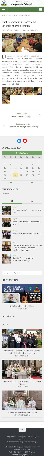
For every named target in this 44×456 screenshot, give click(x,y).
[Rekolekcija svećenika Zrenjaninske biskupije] (6, 222)
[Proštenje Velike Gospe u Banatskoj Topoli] (6, 210)
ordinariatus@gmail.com (22, 454)
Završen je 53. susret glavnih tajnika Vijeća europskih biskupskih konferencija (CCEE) (27, 247)
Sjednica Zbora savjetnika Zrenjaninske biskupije (23, 259)
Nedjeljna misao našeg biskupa (22, 306)
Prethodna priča (23, 125)
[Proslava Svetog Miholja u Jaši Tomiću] (22, 400)
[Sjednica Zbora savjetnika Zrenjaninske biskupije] (6, 258)
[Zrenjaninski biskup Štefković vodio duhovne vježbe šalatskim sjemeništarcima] (22, 338)
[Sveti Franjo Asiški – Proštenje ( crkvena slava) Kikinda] (22, 369)
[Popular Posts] (32, 201)
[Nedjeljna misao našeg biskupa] (22, 293)
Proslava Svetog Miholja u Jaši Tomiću (22, 412)
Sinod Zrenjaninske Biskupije (16, 15)
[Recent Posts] (12, 201)
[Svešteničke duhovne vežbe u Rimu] (6, 234)
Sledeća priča (21, 115)
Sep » (33, 182)
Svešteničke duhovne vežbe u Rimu (27, 233)
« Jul (10, 182)
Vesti (15, 207)
